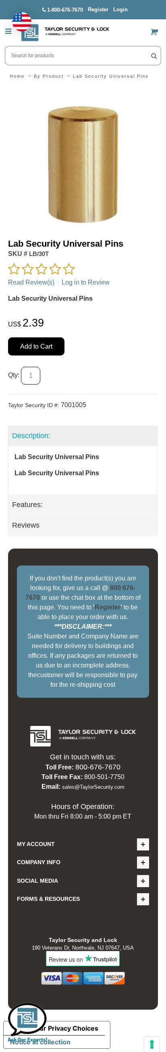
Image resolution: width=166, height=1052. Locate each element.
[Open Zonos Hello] (17, 17)
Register (98, 9)
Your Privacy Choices (64, 1028)
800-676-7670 (97, 767)
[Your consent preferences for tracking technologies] (152, 1044)
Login (120, 9)
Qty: (13, 375)
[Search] (154, 55)
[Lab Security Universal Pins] (83, 92)
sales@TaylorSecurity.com (93, 787)
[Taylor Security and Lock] (65, 32)
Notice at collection (40, 1042)
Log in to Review (86, 282)
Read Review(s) (31, 282)
